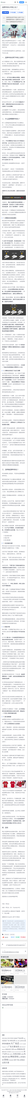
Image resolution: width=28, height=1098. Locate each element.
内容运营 (7, 934)
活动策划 (9, 1051)
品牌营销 (22, 1040)
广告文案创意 (13, 1046)
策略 (8, 1057)
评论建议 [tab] (21, 12)
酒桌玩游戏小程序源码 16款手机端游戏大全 (13, 1071)
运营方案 (12, 934)
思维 (21, 1047)
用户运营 (4, 969)
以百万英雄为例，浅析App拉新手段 (20, 971)
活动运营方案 (17, 1051)
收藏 (18, 937)
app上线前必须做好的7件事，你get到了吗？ (7, 987)
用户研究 (21, 1051)
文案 (12, 1049)
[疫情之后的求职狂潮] (20, 980)
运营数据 (22, 1060)
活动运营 (13, 1051)
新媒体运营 (21, 1049)
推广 (25, 1046)
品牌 (18, 1040)
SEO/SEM (10, 1038)
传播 (24, 1038)
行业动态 (11, 1060)
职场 (19, 1057)
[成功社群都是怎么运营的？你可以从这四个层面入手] (7, 963)
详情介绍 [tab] (6, 12)
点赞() (23, 937)
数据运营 (8, 1049)
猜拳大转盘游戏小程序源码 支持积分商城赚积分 (14, 1073)
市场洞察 (24, 1043)
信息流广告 (5, 1040)
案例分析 (4, 1051)
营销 (6, 1059)
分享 (13, 937)
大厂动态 (15, 1043)
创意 (16, 1040)
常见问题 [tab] (13, 12)
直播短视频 (17, 1054)
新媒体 (15, 1049)
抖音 (23, 1047)
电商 (8, 1054)
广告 (7, 1046)
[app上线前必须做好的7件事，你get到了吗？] (7, 980)
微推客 (6, 937)
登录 (22, 2)
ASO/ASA (4, 1038)
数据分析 (3, 1049)
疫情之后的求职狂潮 (19, 987)
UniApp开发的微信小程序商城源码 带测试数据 (13, 1076)
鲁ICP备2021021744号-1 (14, 1092)
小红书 (21, 1043)
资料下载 (16, 1060)
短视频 (22, 1054)
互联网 (15, 1038)
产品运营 (12, 9)
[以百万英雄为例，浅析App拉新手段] (20, 963)
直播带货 (11, 1054)
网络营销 (14, 1056)
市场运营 (4, 1046)
